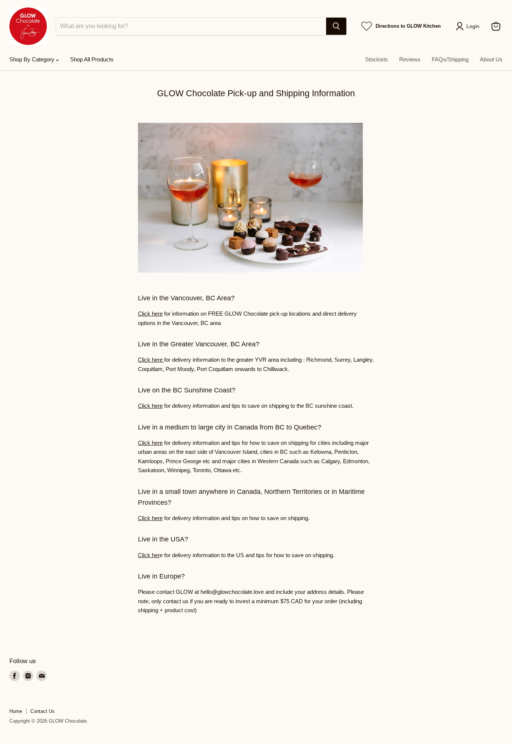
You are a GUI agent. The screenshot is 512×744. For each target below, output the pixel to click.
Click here (150, 313)
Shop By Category (32, 59)
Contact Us (42, 711)
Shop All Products (92, 59)
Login (472, 26)
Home (15, 711)
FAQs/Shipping (450, 59)
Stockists (376, 59)
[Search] (336, 26)
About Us (491, 59)
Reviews (410, 59)
